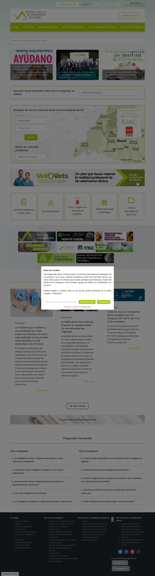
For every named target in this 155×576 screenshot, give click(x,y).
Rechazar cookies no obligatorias (77, 307)
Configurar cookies (87, 302)
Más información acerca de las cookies (61, 302)
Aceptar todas (104, 302)
